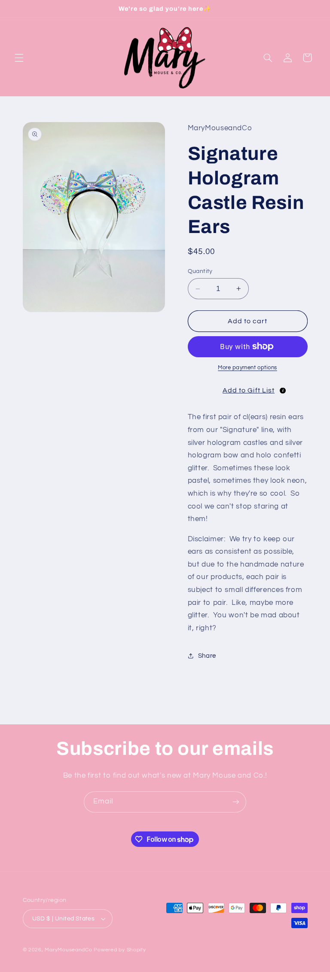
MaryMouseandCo (68, 949)
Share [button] (207, 656)
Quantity (200, 271)
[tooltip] (283, 391)
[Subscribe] (236, 802)
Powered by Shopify (120, 949)
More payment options (247, 368)
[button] (19, 57)
